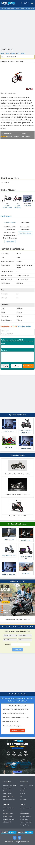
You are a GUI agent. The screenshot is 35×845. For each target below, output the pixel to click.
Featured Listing (7, 816)
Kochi (10, 791)
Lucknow (9, 794)
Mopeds (22, 794)
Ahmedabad (6, 796)
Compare (24, 133)
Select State (21, 2)
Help (21, 814)
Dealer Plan (24, 8)
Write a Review (26, 136)
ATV (21, 796)
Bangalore (5, 785)
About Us (22, 808)
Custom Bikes (24, 799)
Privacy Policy (28, 822)
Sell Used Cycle (7, 822)
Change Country (24, 825)
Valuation (17, 8)
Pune (10, 788)
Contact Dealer (10, 242)
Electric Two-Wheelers (26, 785)
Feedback (28, 816)
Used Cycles (11, 799)
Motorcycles (23, 788)
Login (27, 3)
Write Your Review (24, 326)
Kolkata (5, 799)
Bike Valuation (7, 811)
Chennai (5, 791)
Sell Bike (3, 8)
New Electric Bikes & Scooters (17, 524)
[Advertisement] (17, 28)
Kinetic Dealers (5, 216)
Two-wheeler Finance (9, 808)
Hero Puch (27, 206)
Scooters (22, 791)
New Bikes (31, 8)
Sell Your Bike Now (17, 730)
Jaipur (12, 796)
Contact (22, 816)
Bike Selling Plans (8, 814)
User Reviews (11, 57)
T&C (21, 822)
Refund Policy (24, 819)
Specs (3, 57)
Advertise (26, 814)
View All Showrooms (25, 233)
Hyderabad (13, 785)
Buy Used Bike (10, 8)
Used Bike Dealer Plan (9, 819)
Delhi (4, 794)
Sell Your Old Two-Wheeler (17, 694)
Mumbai (5, 788)
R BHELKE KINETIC (10, 222)
